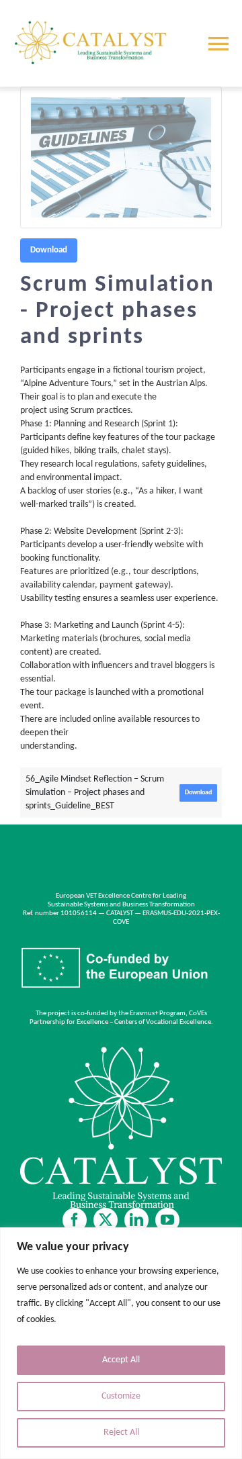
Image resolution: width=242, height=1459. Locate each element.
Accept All (121, 1360)
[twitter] (105, 1220)
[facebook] (75, 1220)
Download (48, 250)
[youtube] (167, 1220)
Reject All (121, 1432)
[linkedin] (136, 1220)
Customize (121, 1396)
